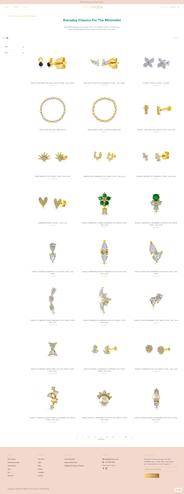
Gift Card (10, 475)
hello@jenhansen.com (112, 459)
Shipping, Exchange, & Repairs (74, 466)
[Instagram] (106, 468)
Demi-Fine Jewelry (13, 462)
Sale (9, 469)
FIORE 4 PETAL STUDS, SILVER (156, 83)
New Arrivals (12, 466)
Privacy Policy (33, 489)
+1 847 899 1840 (109, 462)
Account (164, 7)
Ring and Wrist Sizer (70, 462)
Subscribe (151, 475)
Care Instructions (69, 459)
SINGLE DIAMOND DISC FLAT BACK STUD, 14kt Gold (156, 369)
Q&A (39, 462)
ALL (9, 472)
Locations (41, 472)
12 (126, 437)
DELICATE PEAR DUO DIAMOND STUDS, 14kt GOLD (104, 83)
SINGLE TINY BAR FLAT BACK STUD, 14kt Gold (156, 129)
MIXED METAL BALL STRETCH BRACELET (104, 129)
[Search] (175, 7)
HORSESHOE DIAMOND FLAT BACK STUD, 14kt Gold (104, 176)
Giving (40, 469)
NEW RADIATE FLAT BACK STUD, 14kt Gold (52, 176)
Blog (39, 466)
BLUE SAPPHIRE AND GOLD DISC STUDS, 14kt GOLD (52, 83)
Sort (176, 38)
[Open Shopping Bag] (178, 7)
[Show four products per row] (7, 38)
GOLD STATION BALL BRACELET (53, 129)
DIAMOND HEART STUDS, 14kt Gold (52, 223)
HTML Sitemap (44, 489)
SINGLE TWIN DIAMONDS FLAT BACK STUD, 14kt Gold (156, 320)
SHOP (7, 7)
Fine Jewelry (12, 459)
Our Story (41, 459)
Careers (40, 475)
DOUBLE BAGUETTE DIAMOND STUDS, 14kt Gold (156, 176)
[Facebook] (103, 468)
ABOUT (16, 7)
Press (25, 7)
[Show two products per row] (4, 38)
